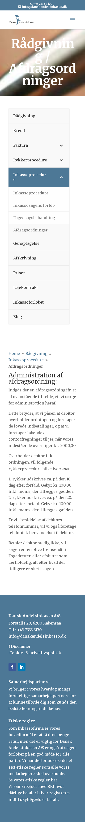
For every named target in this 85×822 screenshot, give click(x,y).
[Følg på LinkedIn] (22, 667)
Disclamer (20, 646)
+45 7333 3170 (29, 629)
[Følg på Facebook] (12, 667)
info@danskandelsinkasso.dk (37, 636)
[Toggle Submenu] (61, 145)
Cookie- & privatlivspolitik (34, 652)
